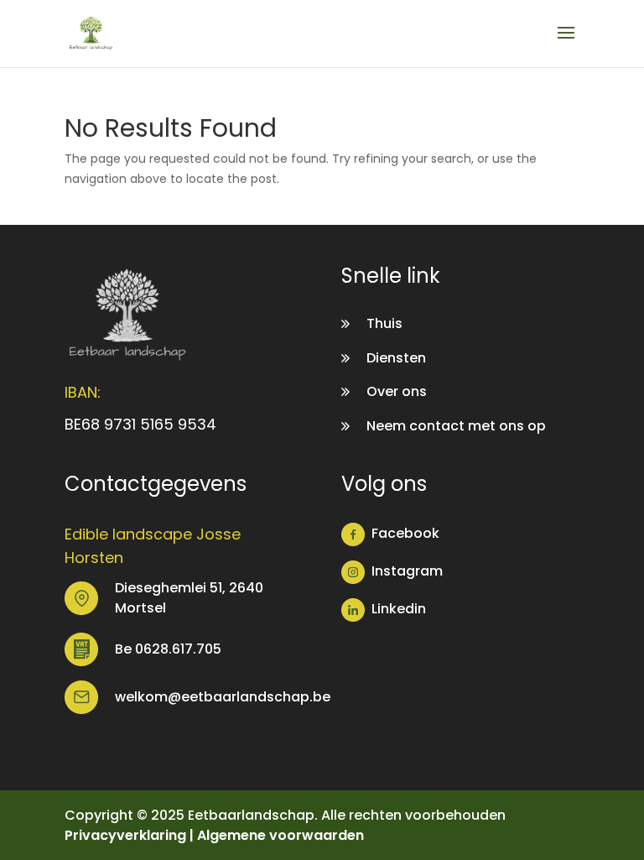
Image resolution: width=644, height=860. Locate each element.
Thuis (384, 323)
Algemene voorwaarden (280, 835)
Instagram (407, 571)
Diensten (396, 357)
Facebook (405, 533)
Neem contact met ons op (456, 425)
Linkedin (398, 608)
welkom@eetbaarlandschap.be (222, 696)
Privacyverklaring (125, 835)
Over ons (396, 391)
